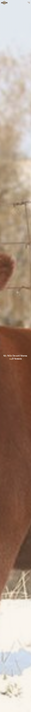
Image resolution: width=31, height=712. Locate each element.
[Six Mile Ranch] (4, 2)
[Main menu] (28, 2)
